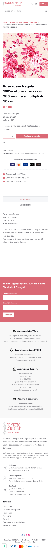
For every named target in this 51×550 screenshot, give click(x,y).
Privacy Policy (20, 542)
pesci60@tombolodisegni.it (19, 494)
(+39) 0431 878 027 (16, 489)
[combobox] (23, 11)
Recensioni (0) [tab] (25, 205)
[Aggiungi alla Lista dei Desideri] (4, 142)
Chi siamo (7, 506)
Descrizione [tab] (25, 199)
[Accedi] (32, 4)
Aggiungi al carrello (32, 136)
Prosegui (8, 315)
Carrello (6, 519)
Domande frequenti (11, 510)
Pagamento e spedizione (14, 522)
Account (7, 516)
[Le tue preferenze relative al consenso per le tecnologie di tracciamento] (4, 546)
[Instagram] (28, 535)
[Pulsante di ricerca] (46, 11)
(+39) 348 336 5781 (16, 492)
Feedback (7, 513)
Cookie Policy (31, 542)
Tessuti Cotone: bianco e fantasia (28, 154)
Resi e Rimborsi (9, 525)
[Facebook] (22, 535)
